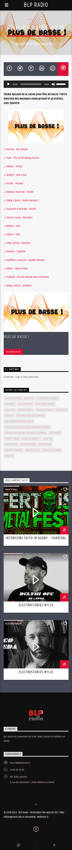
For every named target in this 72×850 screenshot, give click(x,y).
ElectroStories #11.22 (36, 672)
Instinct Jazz (45, 410)
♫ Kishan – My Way (13, 183)
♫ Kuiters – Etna (12, 234)
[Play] (8, 84)
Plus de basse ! (36, 23)
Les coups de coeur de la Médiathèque (27, 427)
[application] (36, 84)
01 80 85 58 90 (17, 770)
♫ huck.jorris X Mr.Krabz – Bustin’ (20, 209)
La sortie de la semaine (30, 415)
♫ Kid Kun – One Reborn (16, 149)
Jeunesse (61, 410)
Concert (10, 404)
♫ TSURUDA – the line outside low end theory (26, 277)
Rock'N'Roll (33, 450)
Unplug (9, 456)
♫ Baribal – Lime (12, 226)
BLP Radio (36, 5)
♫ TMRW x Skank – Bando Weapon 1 (21, 200)
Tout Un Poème (52, 450)
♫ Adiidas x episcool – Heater (19, 192)
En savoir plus (13, 352)
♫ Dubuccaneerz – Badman (18, 285)
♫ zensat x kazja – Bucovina (18, 217)
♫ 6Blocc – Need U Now (16, 268)
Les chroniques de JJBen (19, 421)
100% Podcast (13, 398)
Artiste (29, 398)
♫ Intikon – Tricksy (13, 166)
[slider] (61, 84)
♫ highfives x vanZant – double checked (24, 260)
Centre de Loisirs (47, 398)
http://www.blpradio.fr (20, 763)
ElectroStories (45, 404)
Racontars (11, 444)
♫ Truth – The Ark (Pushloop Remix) (21, 158)
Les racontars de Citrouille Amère (25, 433)
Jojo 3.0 (9, 415)
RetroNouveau (13, 450)
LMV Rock (54, 433)
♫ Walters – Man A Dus (15, 175)
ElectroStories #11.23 (36, 605)
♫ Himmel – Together (14, 251)
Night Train (12, 438)
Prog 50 (47, 438)
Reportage (45, 444)
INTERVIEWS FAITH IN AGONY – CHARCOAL (36, 538)
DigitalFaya (25, 404)
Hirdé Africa (26, 410)
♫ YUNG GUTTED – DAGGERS (17, 243)
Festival (10, 410)
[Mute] (53, 84)
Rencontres (28, 444)
